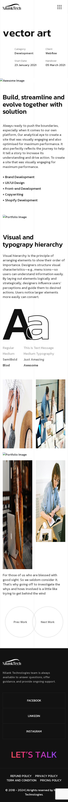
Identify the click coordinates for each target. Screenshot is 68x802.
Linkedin (34, 716)
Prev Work (20, 622)
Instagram (34, 731)
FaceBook (34, 700)
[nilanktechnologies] (12, 6)
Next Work (48, 622)
